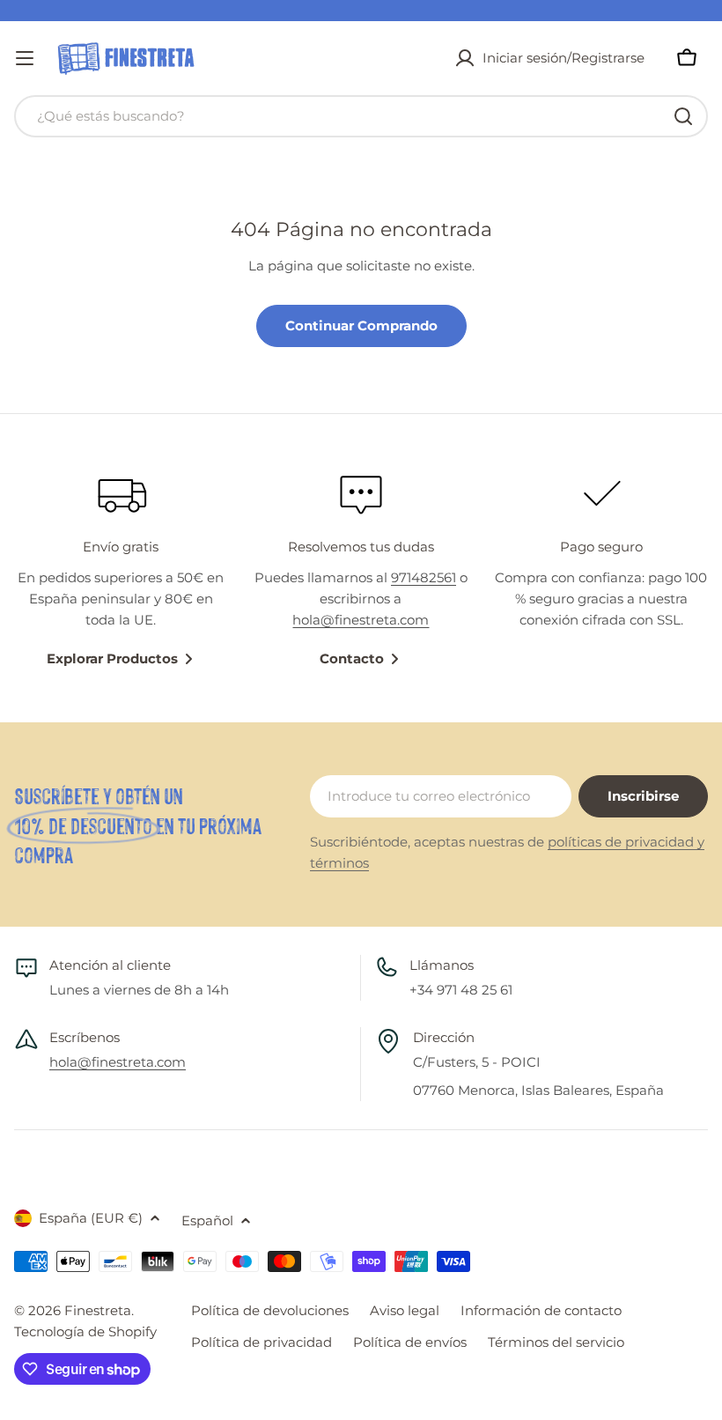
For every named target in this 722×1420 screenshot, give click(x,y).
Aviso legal (404, 1310)
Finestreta (97, 1310)
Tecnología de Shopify (85, 1331)
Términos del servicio (556, 1342)
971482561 (423, 577)
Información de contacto (541, 1310)
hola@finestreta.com (360, 619)
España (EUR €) (91, 1217)
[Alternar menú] (24, 58)
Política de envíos (410, 1342)
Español (207, 1220)
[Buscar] (683, 116)
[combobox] (361, 116)
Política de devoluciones (270, 1310)
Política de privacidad (261, 1342)
